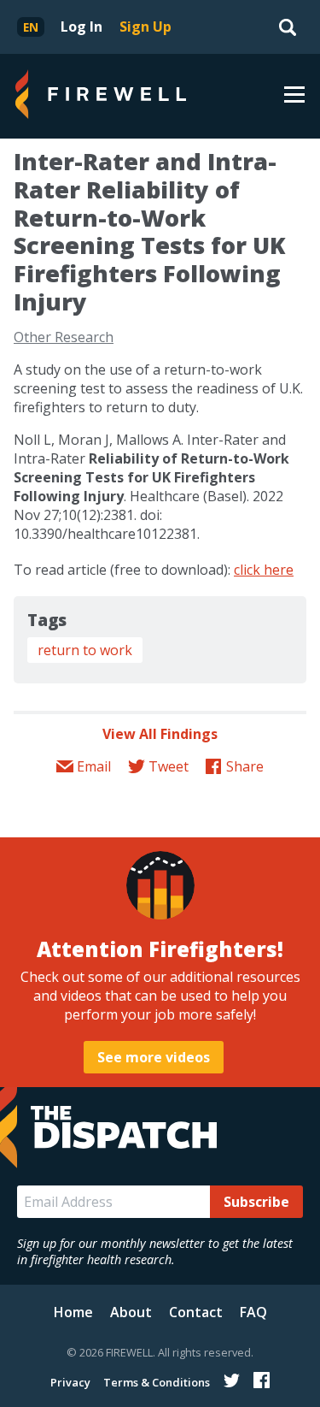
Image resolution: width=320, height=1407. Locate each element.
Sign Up (145, 26)
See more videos (153, 1057)
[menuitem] (30, 27)
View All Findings (160, 733)
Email (94, 766)
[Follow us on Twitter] (232, 1380)
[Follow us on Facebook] (261, 1380)
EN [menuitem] (30, 27)
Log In (81, 26)
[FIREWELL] (100, 96)
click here (264, 569)
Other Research (63, 337)
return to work (85, 650)
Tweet (168, 766)
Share (245, 766)
